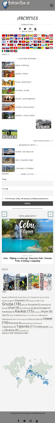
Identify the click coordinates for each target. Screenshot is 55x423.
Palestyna (7, 319)
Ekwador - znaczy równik (25, 115)
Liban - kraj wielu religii (24, 160)
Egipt (12, 301)
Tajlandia (26, 326)
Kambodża (8, 311)
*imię (4, 179)
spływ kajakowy (28, 323)
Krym (46, 311)
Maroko (35, 315)
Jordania (36, 308)
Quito (38, 319)
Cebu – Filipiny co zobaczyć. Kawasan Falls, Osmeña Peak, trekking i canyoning (27, 259)
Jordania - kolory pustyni (24, 107)
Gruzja (11, 303)
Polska (31, 319)
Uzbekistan (23, 330)
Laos (5, 315)
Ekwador (22, 300)
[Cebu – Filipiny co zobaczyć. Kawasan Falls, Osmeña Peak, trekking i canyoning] (27, 236)
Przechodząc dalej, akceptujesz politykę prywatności (26, 198)
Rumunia (15, 322)
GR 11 (40, 300)
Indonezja (46, 304)
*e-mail (5, 189)
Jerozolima (25, 308)
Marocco (27, 315)
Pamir (16, 319)
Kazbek (37, 312)
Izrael (13, 308)
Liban (12, 315)
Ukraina (11, 330)
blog (20, 297)
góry (24, 304)
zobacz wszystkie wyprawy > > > (43, 141)
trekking (42, 326)
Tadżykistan (9, 326)
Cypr (41, 297)
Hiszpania (34, 304)
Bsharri (26, 297)
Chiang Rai (34, 297)
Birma (13, 297)
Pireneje (23, 319)
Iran (4, 308)
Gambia (32, 301)
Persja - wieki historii (23, 82)
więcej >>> (5, 54)
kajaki (46, 308)
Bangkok (5, 297)
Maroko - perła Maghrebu (25, 98)
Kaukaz (24, 311)
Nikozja (43, 315)
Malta (19, 315)
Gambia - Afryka (21, 73)
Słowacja (38, 323)
